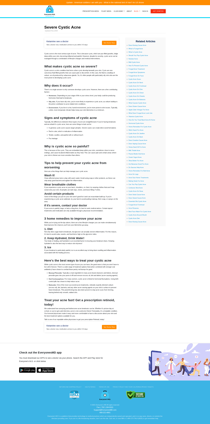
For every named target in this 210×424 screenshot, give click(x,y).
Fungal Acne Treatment (137, 69)
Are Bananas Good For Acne (138, 164)
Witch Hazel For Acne (136, 130)
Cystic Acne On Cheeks (137, 96)
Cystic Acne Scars (135, 79)
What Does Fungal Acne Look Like (140, 113)
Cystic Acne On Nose (136, 191)
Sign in (145, 11)
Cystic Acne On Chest (136, 93)
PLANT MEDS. (106, 11)
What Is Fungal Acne (136, 48)
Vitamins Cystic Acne (136, 116)
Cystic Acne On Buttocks (137, 99)
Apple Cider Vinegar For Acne (139, 110)
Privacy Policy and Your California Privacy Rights (133, 387)
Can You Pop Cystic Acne (137, 184)
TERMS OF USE (104, 387)
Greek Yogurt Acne (135, 157)
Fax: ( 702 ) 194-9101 (105, 407)
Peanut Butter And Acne (137, 154)
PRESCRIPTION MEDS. (91, 11)
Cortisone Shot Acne (136, 188)
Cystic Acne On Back (136, 137)
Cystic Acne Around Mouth (138, 215)
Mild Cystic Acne (134, 62)
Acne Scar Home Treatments (139, 177)
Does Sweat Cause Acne (137, 198)
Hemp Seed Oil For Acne (137, 147)
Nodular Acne (133, 59)
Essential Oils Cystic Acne (137, 201)
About (129, 11)
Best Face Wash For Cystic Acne (140, 211)
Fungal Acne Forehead (136, 205)
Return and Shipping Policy (70, 387)
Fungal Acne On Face (136, 76)
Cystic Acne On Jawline (137, 133)
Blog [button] (136, 11)
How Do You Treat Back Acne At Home (142, 120)
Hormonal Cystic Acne (136, 123)
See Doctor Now (109, 43)
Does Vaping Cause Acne (137, 144)
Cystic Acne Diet (134, 218)
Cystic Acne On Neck (136, 82)
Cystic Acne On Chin (136, 89)
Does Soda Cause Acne (137, 194)
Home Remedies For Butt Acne (139, 171)
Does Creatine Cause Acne (138, 140)
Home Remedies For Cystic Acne (140, 127)
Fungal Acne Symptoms (137, 72)
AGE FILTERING (90, 387)
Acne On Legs (133, 174)
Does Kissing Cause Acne (137, 45)
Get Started (158, 11)
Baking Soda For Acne (136, 181)
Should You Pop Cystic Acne (138, 55)
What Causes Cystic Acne (137, 103)
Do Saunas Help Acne (136, 167)
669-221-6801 (105, 412)
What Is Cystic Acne (135, 52)
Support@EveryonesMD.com (105, 410)
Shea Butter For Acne (136, 160)
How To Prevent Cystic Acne (138, 65)
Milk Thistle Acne (134, 150)
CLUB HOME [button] (118, 11)
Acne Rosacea (134, 208)
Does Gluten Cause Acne (137, 106)
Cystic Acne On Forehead (137, 86)
